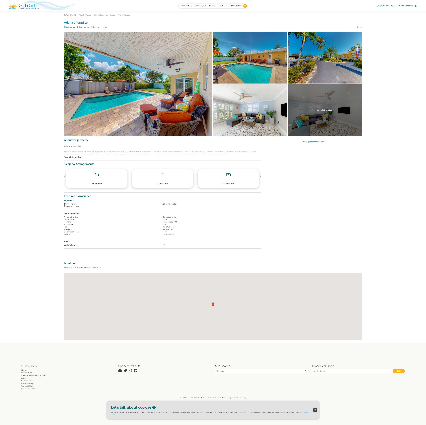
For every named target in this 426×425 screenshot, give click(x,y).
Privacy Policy (27, 383)
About (24, 378)
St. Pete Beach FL (70, 15)
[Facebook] (120, 371)
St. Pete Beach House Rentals (104, 15)
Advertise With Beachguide (33, 375)
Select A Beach (405, 6)
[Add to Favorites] (359, 27)
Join (399, 371)
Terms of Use (27, 386)
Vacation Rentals (85, 15)
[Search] (306, 371)
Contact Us (26, 381)
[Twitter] (125, 371)
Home (24, 370)
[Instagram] (131, 371)
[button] (260, 176)
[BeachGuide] (24, 5)
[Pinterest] (136, 371)
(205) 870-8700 (28, 389)
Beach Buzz (26, 373)
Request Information (314, 142)
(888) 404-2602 (387, 6)
